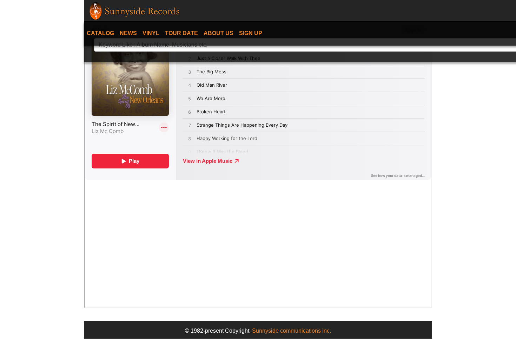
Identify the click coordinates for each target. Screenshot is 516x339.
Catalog (100, 33)
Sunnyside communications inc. (291, 331)
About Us (218, 33)
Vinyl (151, 33)
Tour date (181, 33)
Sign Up (250, 33)
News (128, 33)
